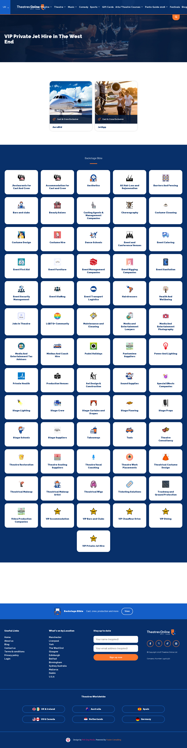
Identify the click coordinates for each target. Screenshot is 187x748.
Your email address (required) (84, 366)
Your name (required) (79, 382)
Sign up (93, 400)
